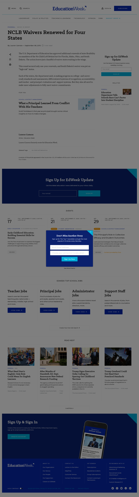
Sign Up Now (69, 259)
